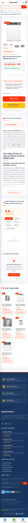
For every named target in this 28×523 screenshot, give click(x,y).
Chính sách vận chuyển (7, 467)
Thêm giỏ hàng (8, 312)
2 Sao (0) (8, 225)
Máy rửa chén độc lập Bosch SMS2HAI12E (6, 305)
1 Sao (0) (16, 225)
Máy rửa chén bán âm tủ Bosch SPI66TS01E (20, 305)
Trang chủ (5, 11)
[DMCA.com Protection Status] (15, 492)
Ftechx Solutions (4, 510)
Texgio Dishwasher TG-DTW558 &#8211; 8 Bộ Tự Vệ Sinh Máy (21, 329)
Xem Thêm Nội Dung (13, 192)
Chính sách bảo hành (6, 463)
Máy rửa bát (17, 11)
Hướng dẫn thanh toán (7, 471)
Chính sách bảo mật (6, 469)
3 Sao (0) (16, 221)
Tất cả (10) (9, 218)
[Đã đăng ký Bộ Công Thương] (6, 492)
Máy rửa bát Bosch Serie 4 (15, 12)
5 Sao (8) (17, 218)
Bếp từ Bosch (16, 487)
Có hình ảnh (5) (10, 228)
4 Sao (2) (8, 221)
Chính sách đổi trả (6, 465)
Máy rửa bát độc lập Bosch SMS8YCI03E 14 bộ (7, 329)
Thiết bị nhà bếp (11, 11)
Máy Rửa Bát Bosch (5, 12)
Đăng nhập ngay (14, 274)
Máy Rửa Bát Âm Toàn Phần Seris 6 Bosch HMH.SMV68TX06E (7, 354)
